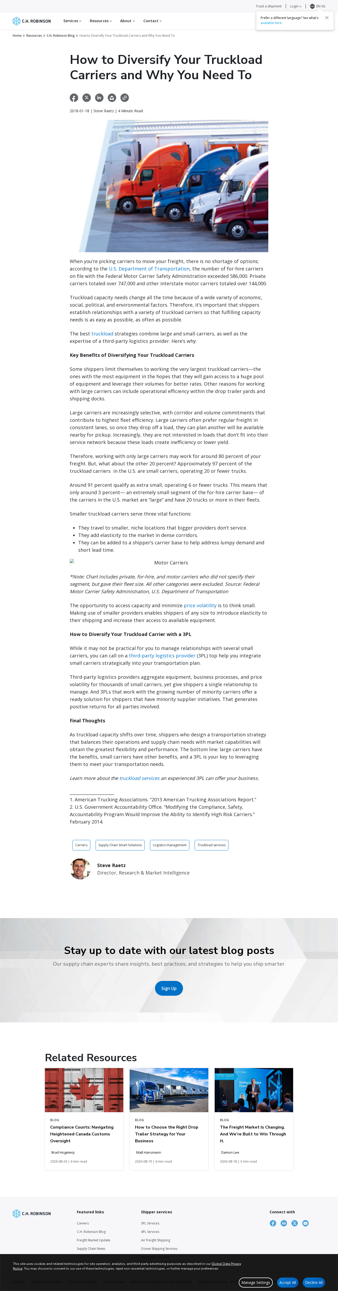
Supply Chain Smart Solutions (120, 845)
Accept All (287, 1282)
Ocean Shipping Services (159, 1248)
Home (17, 35)
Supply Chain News (91, 1248)
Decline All (314, 1282)
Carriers (81, 845)
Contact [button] (151, 20)
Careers (83, 1223)
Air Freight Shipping (155, 1240)
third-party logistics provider (162, 655)
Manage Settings (255, 1282)
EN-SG (320, 6)
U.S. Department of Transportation (149, 268)
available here (271, 23)
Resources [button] (100, 20)
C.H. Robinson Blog (61, 35)
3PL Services (150, 1223)
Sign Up (169, 988)
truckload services (139, 778)
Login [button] (294, 6)
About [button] (126, 20)
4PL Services (150, 1231)
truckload (102, 333)
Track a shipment (268, 6)
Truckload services (212, 845)
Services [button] (71, 20)
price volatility (200, 605)
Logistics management (169, 845)
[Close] (327, 17)
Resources (34, 35)
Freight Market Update (93, 1240)
